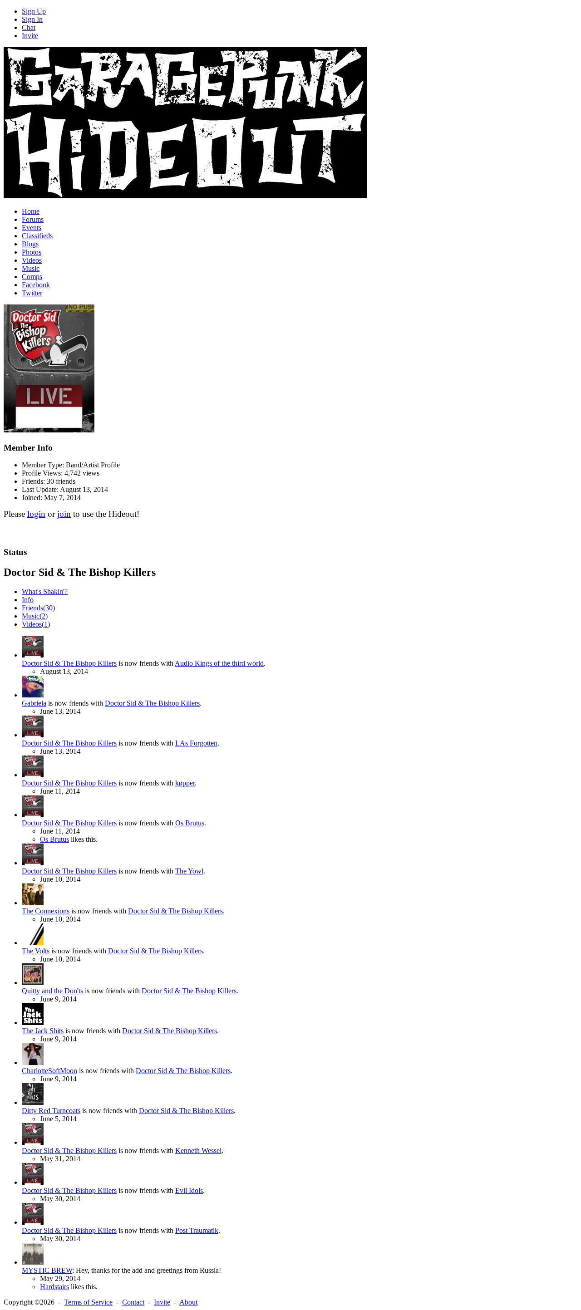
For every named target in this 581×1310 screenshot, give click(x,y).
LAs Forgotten (196, 743)
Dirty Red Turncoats (51, 1110)
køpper (185, 783)
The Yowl (189, 871)
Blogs (30, 244)
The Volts (35, 951)
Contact (133, 1302)
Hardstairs (54, 1286)
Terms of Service (88, 1302)
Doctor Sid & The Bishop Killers (69, 663)
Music (30, 268)
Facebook (36, 285)
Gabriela (34, 703)
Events (31, 227)
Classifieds (37, 236)
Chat (28, 27)
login (36, 514)
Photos (31, 252)
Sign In (32, 19)
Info (28, 599)
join (64, 514)
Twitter (32, 293)
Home (30, 211)
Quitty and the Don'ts (52, 991)
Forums (33, 219)
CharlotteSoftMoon (49, 1070)
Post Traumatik (196, 1230)
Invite (30, 35)
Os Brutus (189, 823)
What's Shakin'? (45, 591)
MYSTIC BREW (47, 1270)
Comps (32, 276)
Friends (38, 608)
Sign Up (34, 11)
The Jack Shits (43, 1031)
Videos (32, 260)
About (188, 1302)
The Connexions (45, 911)
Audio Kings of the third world (219, 663)
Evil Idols (189, 1190)
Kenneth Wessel (198, 1150)
